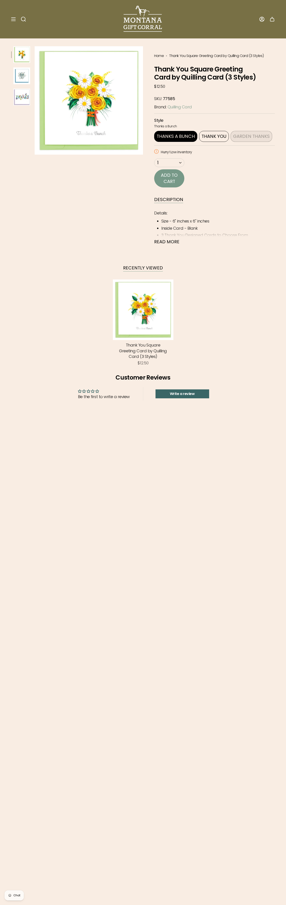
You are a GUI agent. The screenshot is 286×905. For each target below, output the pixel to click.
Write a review (182, 393)
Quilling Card (180, 107)
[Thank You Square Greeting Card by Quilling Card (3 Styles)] (143, 309)
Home (159, 55)
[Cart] (272, 19)
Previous (34, 100)
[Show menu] (13, 19)
